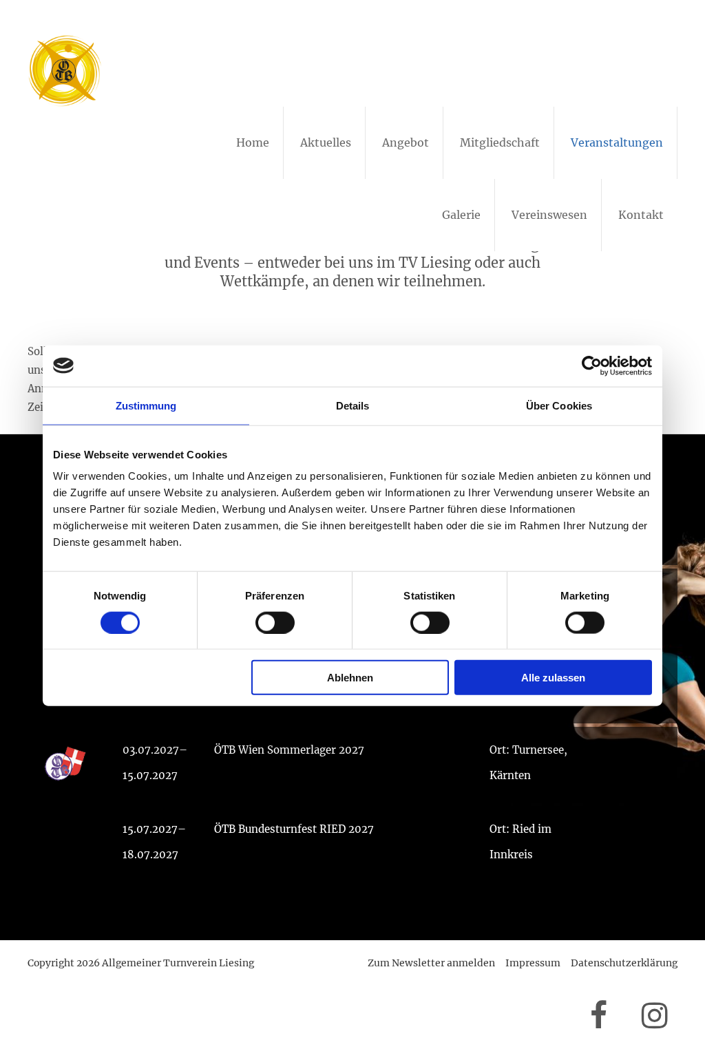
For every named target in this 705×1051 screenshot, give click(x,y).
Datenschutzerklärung (624, 963)
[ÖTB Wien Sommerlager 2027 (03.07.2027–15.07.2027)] (352, 765)
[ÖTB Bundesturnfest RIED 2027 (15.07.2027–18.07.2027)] (352, 844)
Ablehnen (350, 677)
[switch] (275, 622)
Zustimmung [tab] (146, 405)
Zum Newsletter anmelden (431, 963)
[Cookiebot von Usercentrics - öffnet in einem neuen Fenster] (592, 365)
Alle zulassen (553, 677)
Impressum (532, 963)
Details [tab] (353, 405)
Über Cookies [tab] (559, 405)
